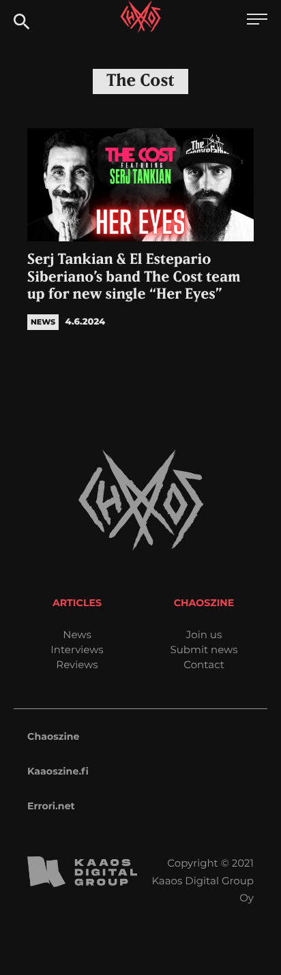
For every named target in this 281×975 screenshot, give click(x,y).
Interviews (76, 649)
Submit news (204, 649)
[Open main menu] (257, 21)
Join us (204, 634)
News (77, 634)
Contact (203, 664)
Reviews (77, 664)
